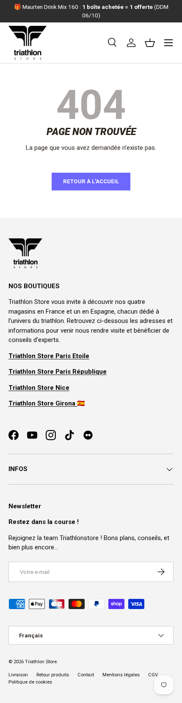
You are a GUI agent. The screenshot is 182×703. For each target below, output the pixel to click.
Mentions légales (121, 675)
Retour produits (52, 675)
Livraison (18, 675)
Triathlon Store (41, 661)
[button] (150, 42)
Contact (85, 675)
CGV (153, 675)
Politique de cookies (30, 682)
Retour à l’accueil (91, 181)
